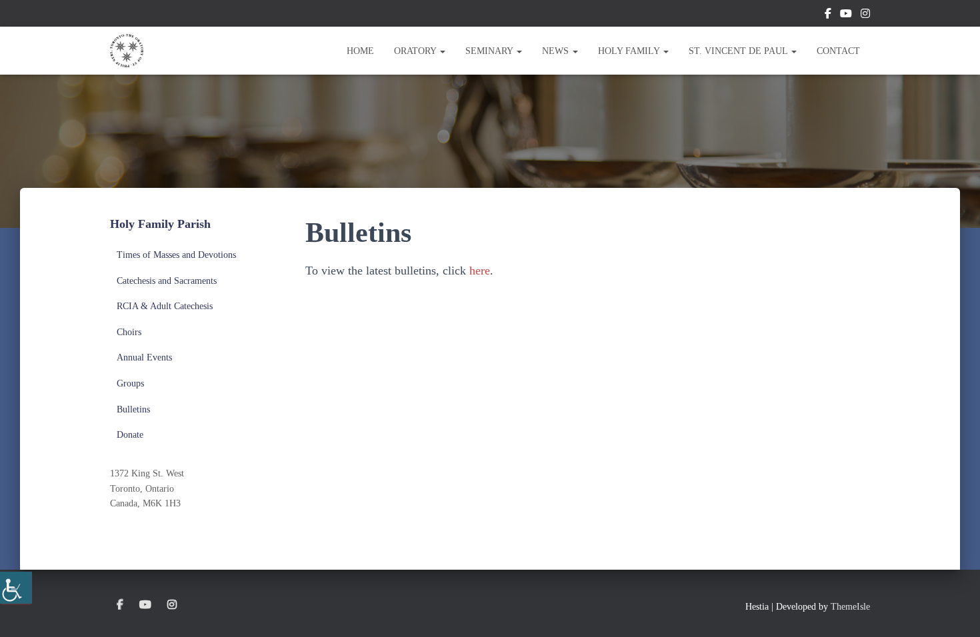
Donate (130, 435)
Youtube (846, 15)
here (479, 270)
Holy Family (630, 51)
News (556, 51)
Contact (838, 51)
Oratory (416, 51)
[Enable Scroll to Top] (954, 610)
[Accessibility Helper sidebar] (16, 588)
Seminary (490, 51)
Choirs (129, 332)
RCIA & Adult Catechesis (165, 306)
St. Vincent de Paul (739, 51)
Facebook (828, 15)
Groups (130, 383)
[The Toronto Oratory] (126, 50)
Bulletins (133, 409)
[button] (442, 51)
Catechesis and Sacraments (167, 281)
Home (360, 51)
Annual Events (144, 357)
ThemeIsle (850, 607)
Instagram (865, 15)
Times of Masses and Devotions (176, 255)
